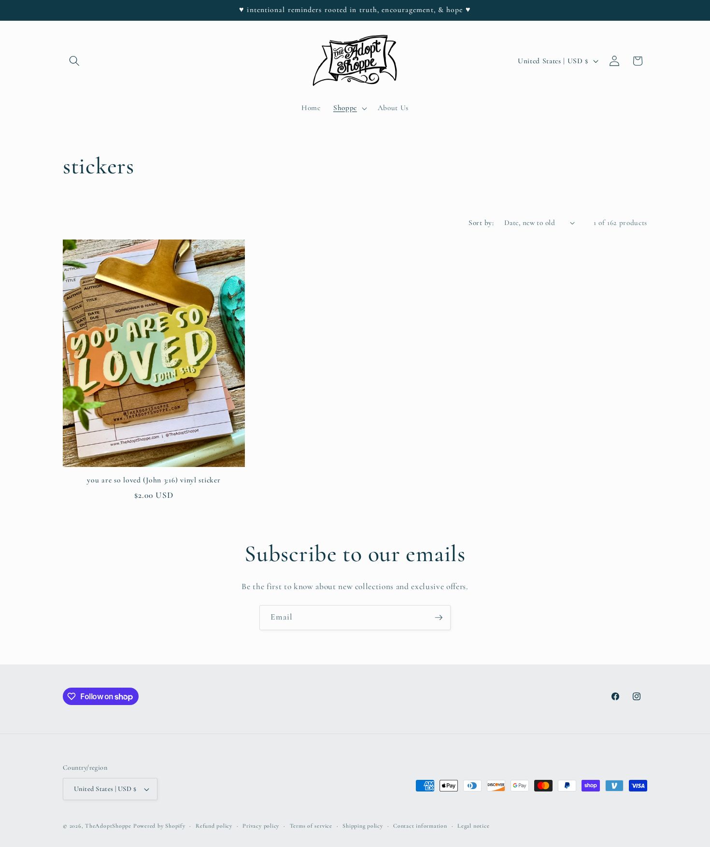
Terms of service (311, 825)
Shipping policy (362, 825)
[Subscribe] (438, 617)
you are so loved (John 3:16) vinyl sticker (153, 480)
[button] (74, 60)
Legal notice (473, 825)
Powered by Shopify (159, 825)
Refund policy (214, 825)
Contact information (420, 825)
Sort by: (481, 222)
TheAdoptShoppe (108, 825)
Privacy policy (260, 825)
